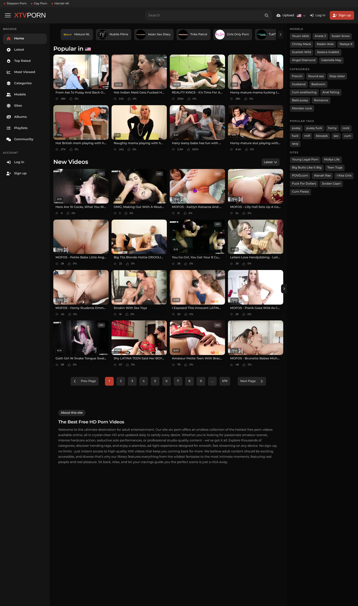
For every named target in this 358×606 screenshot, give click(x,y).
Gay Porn (40, 3)
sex (336, 136)
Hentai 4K (62, 3)
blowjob (322, 136)
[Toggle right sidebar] (284, 288)
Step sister (337, 76)
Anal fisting (330, 92)
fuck (295, 136)
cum (347, 136)
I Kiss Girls (344, 175)
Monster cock (302, 108)
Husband (299, 84)
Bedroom (318, 84)
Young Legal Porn (305, 159)
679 (224, 381)
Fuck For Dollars (304, 184)
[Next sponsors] (280, 34)
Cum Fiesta (300, 192)
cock (345, 128)
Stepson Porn (17, 3)
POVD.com (300, 175)
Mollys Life (332, 159)
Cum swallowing (304, 92)
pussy (296, 128)
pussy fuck (314, 128)
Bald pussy (300, 100)
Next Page (248, 381)
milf (307, 136)
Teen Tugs (334, 167)
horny (332, 128)
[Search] (267, 15)
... (212, 381)
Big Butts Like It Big (306, 167)
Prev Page (88, 381)
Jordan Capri (331, 184)
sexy (295, 144)
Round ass (316, 76)
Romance (321, 100)
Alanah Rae (322, 175)
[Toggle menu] (8, 15)
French (297, 76)
